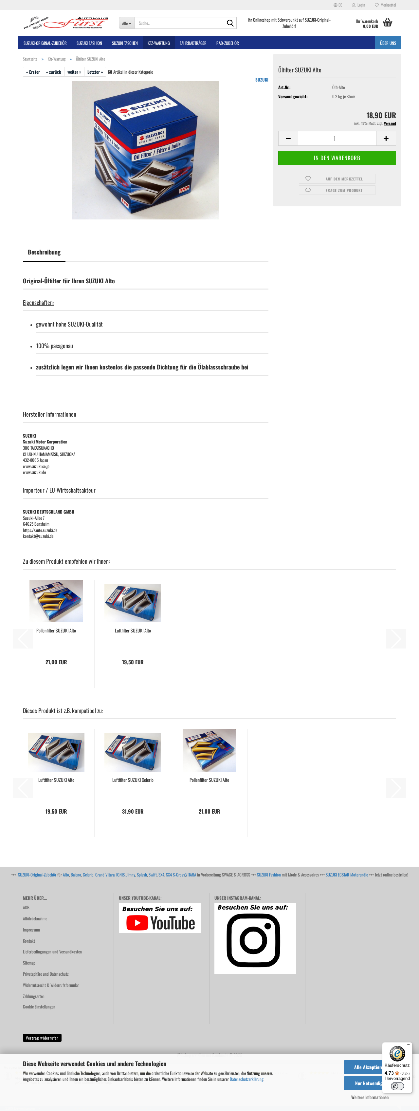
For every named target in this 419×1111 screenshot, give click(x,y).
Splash (142, 874)
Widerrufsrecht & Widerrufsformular (51, 985)
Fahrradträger (193, 43)
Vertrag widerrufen (42, 1038)
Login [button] (360, 5)
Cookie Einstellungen (39, 1006)
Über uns (388, 43)
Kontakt (29, 940)
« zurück (53, 71)
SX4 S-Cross (175, 874)
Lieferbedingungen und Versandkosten (52, 951)
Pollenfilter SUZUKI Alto (56, 630)
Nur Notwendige (370, 1083)
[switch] (397, 1086)
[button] (338, 5)
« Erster (33, 71)
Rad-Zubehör (227, 43)
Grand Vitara (105, 874)
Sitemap (29, 962)
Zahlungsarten (34, 996)
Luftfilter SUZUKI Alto (133, 630)
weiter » (74, 71)
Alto (66, 874)
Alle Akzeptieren (370, 1067)
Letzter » (95, 71)
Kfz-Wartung (159, 43)
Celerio (88, 874)
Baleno (76, 874)
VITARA (190, 874)
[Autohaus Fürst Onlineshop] (66, 23)
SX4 (161, 874)
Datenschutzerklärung (247, 1079)
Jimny (130, 874)
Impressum (31, 929)
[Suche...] (230, 23)
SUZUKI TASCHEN (125, 43)
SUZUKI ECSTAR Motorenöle (347, 874)
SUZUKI (261, 79)
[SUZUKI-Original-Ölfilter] (145, 149)
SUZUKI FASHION (89, 43)
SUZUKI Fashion (269, 874)
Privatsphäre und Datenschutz (46, 973)
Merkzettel (387, 5)
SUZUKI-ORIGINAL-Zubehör (45, 43)
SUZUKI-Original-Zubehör (37, 874)
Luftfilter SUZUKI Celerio (133, 780)
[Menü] (408, 1046)
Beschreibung (44, 252)
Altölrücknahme (35, 918)
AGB (26, 907)
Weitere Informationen (370, 1097)
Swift (153, 874)
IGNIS (120, 874)
